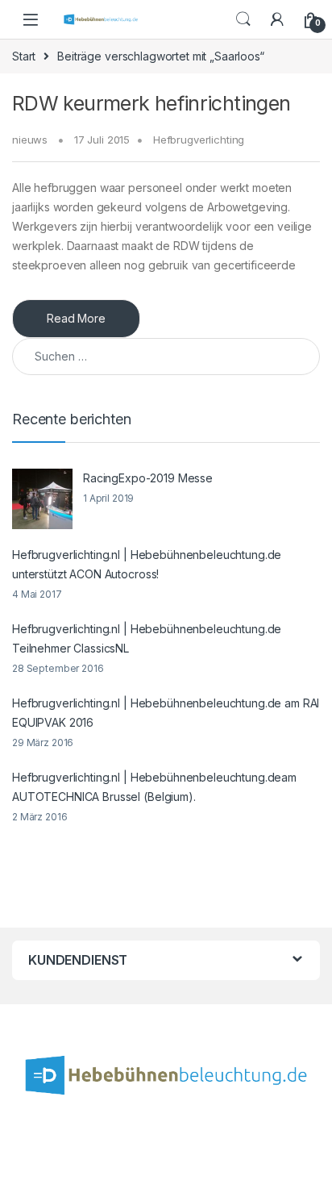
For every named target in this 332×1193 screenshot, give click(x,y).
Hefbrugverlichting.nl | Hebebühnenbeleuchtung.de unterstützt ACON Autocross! (146, 564)
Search (243, 19)
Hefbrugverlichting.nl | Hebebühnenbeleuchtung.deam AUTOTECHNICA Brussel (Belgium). (154, 786)
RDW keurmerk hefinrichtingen (151, 103)
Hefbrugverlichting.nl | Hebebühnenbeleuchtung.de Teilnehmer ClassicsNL (146, 638)
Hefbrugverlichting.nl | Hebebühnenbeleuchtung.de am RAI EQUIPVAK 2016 (165, 712)
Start (23, 56)
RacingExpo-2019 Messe (148, 478)
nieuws (30, 139)
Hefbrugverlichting (198, 139)
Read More (76, 318)
